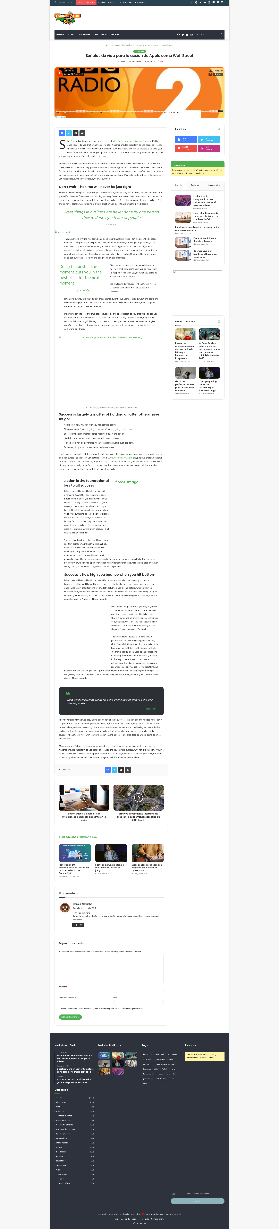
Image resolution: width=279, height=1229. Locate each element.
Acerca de (125, 1219)
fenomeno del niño (150, 1069)
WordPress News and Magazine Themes (132, 141)
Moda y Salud (62, 1142)
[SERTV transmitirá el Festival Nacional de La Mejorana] (131, 1063)
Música (59, 1147)
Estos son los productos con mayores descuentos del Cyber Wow (147, 867)
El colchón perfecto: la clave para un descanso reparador (185, 386)
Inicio (110, 45)
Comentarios (214, 185)
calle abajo (172, 1054)
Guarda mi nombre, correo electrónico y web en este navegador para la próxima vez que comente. (102, 1008)
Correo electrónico (67, 997)
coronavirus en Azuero (165, 1064)
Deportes (115, 34)
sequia (174, 1079)
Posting (59, 1156)
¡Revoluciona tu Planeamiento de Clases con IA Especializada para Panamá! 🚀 (74, 869)
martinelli (171, 1074)
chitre (171, 1059)
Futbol (164, 1069)
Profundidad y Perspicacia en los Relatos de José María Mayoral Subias (205, 201)
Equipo (134, 1219)
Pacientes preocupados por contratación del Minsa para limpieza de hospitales (184, 351)
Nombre (63, 986)
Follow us (190, 1045)
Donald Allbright (82, 904)
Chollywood (100, 34)
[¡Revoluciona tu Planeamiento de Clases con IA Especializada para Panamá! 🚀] (75, 853)
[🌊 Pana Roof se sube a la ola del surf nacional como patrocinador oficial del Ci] (209, 334)
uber (145, 1083)
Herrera (174, 1069)
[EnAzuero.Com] (67, 18)
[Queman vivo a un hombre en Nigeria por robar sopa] (183, 255)
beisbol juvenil (158, 1054)
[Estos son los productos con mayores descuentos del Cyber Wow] (148, 853)
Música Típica (64, 1183)
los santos (159, 1074)
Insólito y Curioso (63, 1133)
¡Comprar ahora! (157, 1219)
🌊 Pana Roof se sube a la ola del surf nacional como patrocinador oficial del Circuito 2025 (209, 351)
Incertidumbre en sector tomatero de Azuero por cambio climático (206, 216)
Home (61, 34)
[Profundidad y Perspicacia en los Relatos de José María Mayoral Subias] (183, 200)
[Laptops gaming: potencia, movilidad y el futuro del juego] (111, 853)
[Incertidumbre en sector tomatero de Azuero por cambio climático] (183, 217)
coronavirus (147, 1064)
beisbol (146, 1054)
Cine (58, 1106)
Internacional (61, 1138)
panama (146, 1079)
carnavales (161, 1059)
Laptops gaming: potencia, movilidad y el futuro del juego (122, 2)
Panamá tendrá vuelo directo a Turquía (205, 240)
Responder (78, 924)
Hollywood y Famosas (65, 1129)
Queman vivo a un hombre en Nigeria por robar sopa (205, 254)
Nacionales (84, 34)
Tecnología (119, 45)
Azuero (71, 34)
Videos (59, 1169)
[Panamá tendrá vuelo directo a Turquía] (183, 242)
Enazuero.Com (150, 1214)
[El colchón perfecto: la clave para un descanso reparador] (185, 373)
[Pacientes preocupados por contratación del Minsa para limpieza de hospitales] (185, 334)
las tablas (147, 1074)
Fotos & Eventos (63, 1120)
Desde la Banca (65, 1115)
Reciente (195, 185)
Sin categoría (62, 1160)
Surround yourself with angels (122, 458)
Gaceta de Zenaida (64, 1124)
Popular (178, 185)
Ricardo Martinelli (160, 1079)
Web (115, 997)
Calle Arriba (147, 1059)
